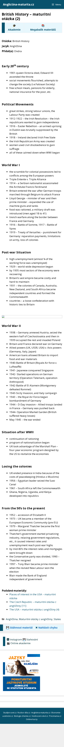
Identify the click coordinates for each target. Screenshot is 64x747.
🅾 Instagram (14, 639)
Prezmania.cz (55, 716)
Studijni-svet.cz (10, 712)
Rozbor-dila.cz (24, 712)
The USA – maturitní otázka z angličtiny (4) (34, 609)
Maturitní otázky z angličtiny (36, 619)
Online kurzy (32, 719)
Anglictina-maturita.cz (18, 4)
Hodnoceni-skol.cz (40, 716)
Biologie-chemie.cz (22, 716)
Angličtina (12, 619)
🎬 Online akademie (19, 643)
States (57, 619)
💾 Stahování (30, 639)
